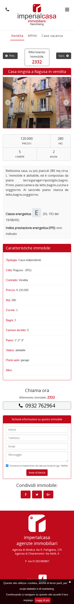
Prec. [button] (11, 55)
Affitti (32, 36)
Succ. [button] (62, 55)
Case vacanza (52, 36)
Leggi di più (43, 600)
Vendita (17, 36)
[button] (6, 9)
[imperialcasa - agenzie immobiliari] (37, 524)
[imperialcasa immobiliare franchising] (37, 15)
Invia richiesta (37, 472)
